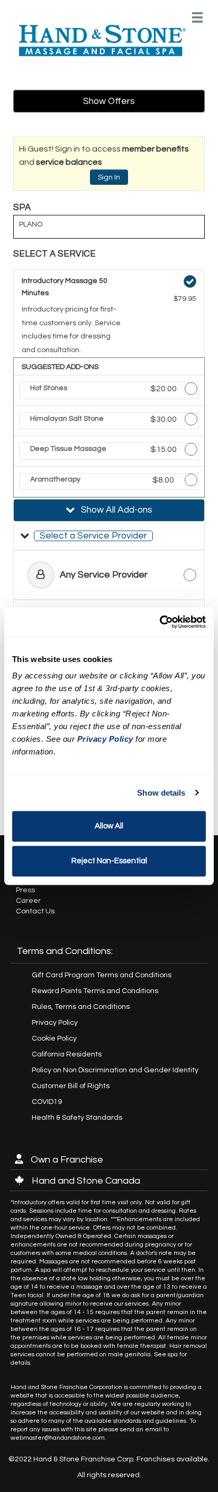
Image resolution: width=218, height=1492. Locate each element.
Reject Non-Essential (109, 861)
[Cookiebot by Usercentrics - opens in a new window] (159, 622)
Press (25, 890)
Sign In (109, 177)
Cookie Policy (54, 1038)
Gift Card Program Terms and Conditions (101, 975)
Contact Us (35, 911)
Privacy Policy (55, 1022)
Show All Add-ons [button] (115, 510)
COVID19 (47, 1102)
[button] (109, 536)
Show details (161, 792)
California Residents (67, 1054)
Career (28, 900)
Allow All (109, 826)
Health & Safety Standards (77, 1117)
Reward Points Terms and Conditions (95, 991)
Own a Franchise (66, 1160)
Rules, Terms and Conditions (81, 1007)
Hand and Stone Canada (85, 1181)
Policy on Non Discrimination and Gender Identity (115, 1070)
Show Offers (109, 101)
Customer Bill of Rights (71, 1086)
